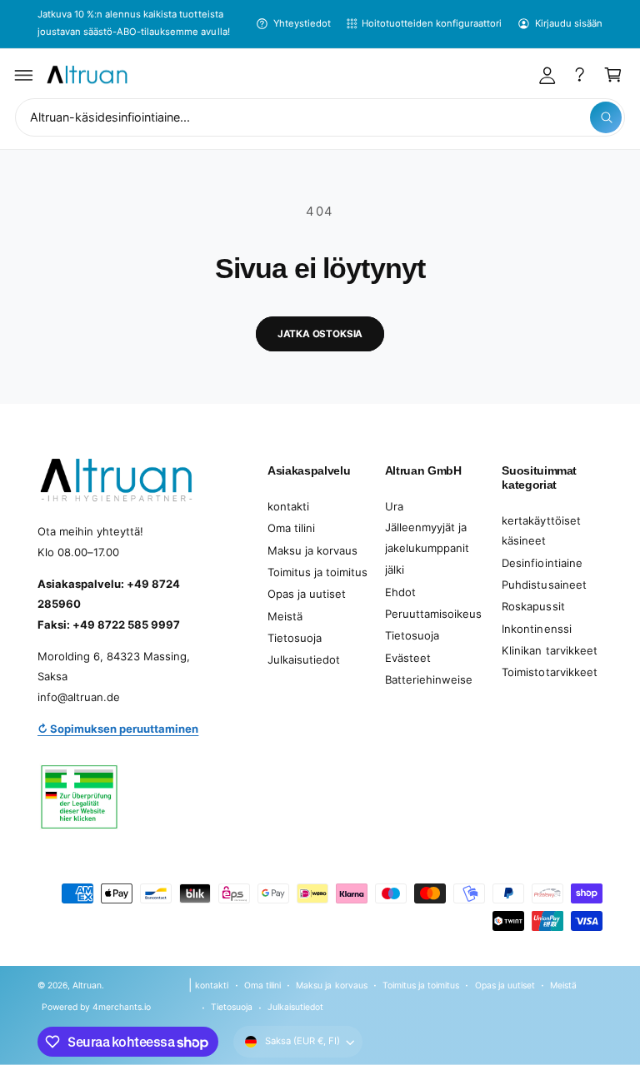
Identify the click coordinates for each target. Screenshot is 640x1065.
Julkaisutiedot (304, 659)
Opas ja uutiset (307, 593)
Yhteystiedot (302, 23)
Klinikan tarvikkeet (549, 650)
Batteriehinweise (428, 679)
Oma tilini (291, 528)
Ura (394, 506)
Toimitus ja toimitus (318, 572)
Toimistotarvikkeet (549, 672)
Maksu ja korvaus (313, 550)
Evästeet (408, 657)
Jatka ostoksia (320, 334)
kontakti (288, 506)
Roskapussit (533, 606)
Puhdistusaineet (544, 584)
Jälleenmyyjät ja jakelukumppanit (427, 537)
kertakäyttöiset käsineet (541, 531)
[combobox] (320, 117)
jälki (394, 569)
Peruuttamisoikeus (433, 613)
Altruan (87, 985)
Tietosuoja (295, 637)
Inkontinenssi (536, 628)
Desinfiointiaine (542, 563)
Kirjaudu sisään (568, 23)
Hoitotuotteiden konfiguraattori (432, 23)
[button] (24, 75)
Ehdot (400, 592)
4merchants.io (121, 1007)
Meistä (285, 616)
